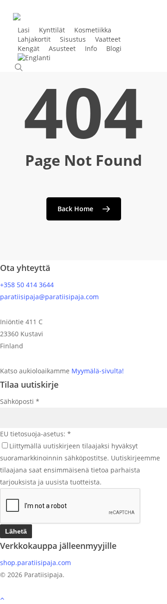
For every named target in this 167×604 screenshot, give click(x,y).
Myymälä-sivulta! (97, 370)
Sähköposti (19, 401)
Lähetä (16, 531)
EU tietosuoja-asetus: (35, 433)
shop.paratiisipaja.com (35, 562)
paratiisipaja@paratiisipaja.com (49, 296)
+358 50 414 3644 (27, 284)
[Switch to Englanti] (34, 58)
